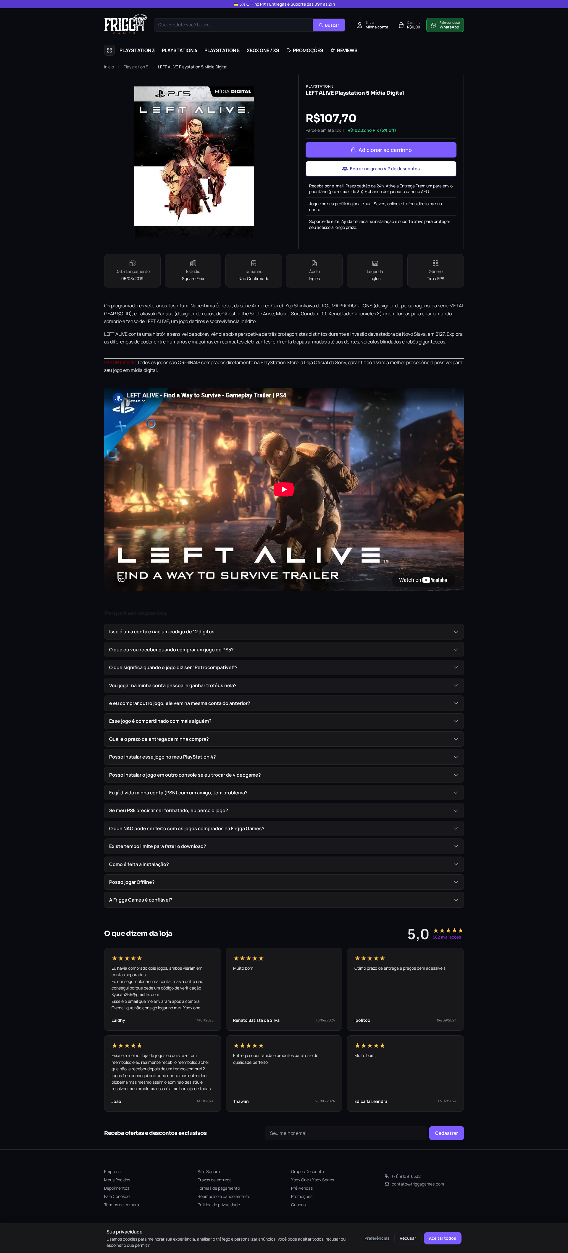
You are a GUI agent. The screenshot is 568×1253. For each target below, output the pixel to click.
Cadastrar (446, 1133)
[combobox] (233, 25)
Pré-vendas (302, 1188)
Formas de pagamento (219, 1188)
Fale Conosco (117, 1196)
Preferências (377, 1238)
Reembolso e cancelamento (224, 1196)
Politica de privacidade (219, 1204)
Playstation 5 (136, 67)
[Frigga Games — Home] (125, 24)
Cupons (298, 1204)
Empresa (112, 1171)
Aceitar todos (442, 1238)
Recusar (408, 1238)
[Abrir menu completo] (109, 50)
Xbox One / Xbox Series (312, 1180)
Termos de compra (121, 1204)
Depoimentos (116, 1188)
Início (109, 67)
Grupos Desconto (307, 1171)
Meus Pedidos (117, 1180)
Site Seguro (209, 1171)
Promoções (301, 1196)
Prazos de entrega (215, 1180)
